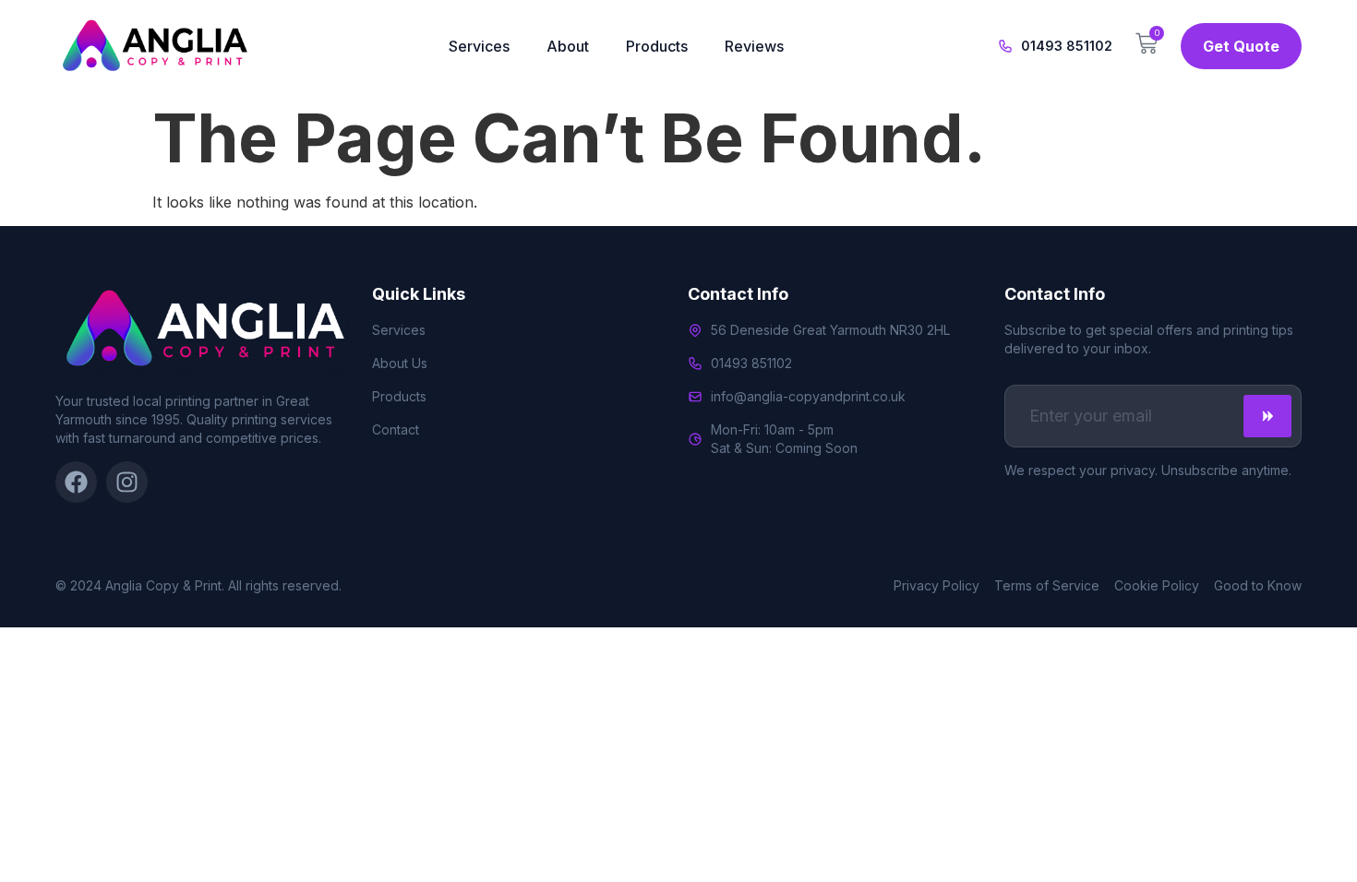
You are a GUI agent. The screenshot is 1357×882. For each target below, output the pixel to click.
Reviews (754, 46)
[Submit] (1267, 416)
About (567, 46)
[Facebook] (76, 482)
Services (479, 46)
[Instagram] (127, 482)
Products (657, 46)
